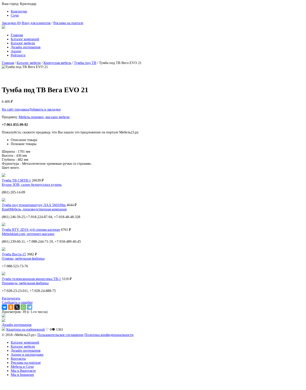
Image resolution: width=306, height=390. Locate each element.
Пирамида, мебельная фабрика (25, 283)
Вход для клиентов (36, 23)
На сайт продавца (15, 109)
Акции (16, 51)
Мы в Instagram (22, 375)
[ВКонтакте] (4, 307)
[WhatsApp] (23, 307)
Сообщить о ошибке (17, 302)
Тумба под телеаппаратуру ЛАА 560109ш (34, 205)
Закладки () (11, 23)
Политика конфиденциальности (109, 335)
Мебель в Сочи (22, 367)
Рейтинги (18, 55)
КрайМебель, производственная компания (34, 209)
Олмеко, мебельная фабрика (23, 258)
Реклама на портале (68, 23)
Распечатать (11, 298)
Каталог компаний (25, 39)
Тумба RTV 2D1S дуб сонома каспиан (31, 229)
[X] (17, 307)
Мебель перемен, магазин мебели (44, 117)
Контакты (18, 358)
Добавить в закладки (45, 109)
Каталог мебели (23, 43)
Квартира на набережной (25, 329)
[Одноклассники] (10, 307)
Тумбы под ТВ (85, 63)
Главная (17, 35)
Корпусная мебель (57, 63)
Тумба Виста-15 (14, 254)
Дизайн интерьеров (26, 47)
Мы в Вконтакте (23, 371)
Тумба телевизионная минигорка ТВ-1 (31, 279)
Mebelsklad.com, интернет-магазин (28, 234)
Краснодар (19, 11)
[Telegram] (29, 307)
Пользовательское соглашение (60, 335)
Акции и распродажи (27, 354)
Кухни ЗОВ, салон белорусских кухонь (32, 184)
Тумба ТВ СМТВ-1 (16, 180)
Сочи (15, 15)
